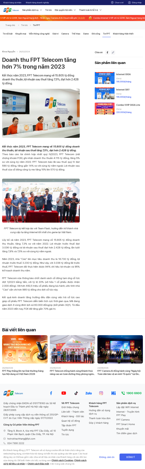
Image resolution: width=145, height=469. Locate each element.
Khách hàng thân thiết (123, 34)
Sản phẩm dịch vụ (30, 10)
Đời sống (96, 34)
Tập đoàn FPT (68, 425)
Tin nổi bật (8, 34)
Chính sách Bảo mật (38, 463)
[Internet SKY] (105, 93)
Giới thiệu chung (70, 407)
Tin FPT (36, 25)
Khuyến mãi (122, 428)
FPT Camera (123, 419)
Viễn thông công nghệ (39, 34)
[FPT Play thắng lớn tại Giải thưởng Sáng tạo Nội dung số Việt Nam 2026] (25, 349)
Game (86, 34)
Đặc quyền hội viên (63, 10)
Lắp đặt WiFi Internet (127, 407)
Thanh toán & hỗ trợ (88, 10)
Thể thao (76, 34)
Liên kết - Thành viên (72, 411)
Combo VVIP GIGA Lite (128, 105)
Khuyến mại (20, 34)
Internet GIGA (123, 74)
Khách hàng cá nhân (12, 2)
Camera (65, 34)
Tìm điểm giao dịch (126, 433)
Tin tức (48, 10)
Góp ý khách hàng (98, 422)
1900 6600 (134, 393)
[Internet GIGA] (105, 78)
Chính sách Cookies (62, 460)
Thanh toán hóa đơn (99, 418)
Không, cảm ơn (106, 457)
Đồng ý (130, 457)
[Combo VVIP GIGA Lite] (105, 109)
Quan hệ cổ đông (70, 420)
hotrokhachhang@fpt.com (21, 438)
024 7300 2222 (15, 443)
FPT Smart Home (125, 424)
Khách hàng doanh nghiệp (37, 2)
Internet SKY (123, 89)
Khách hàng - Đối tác (72, 416)
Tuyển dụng (67, 429)
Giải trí (55, 34)
